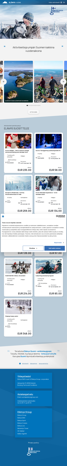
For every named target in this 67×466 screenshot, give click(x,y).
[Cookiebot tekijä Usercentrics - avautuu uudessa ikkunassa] (57, 216)
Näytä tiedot (58, 242)
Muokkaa (32, 248)
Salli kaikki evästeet (55, 248)
